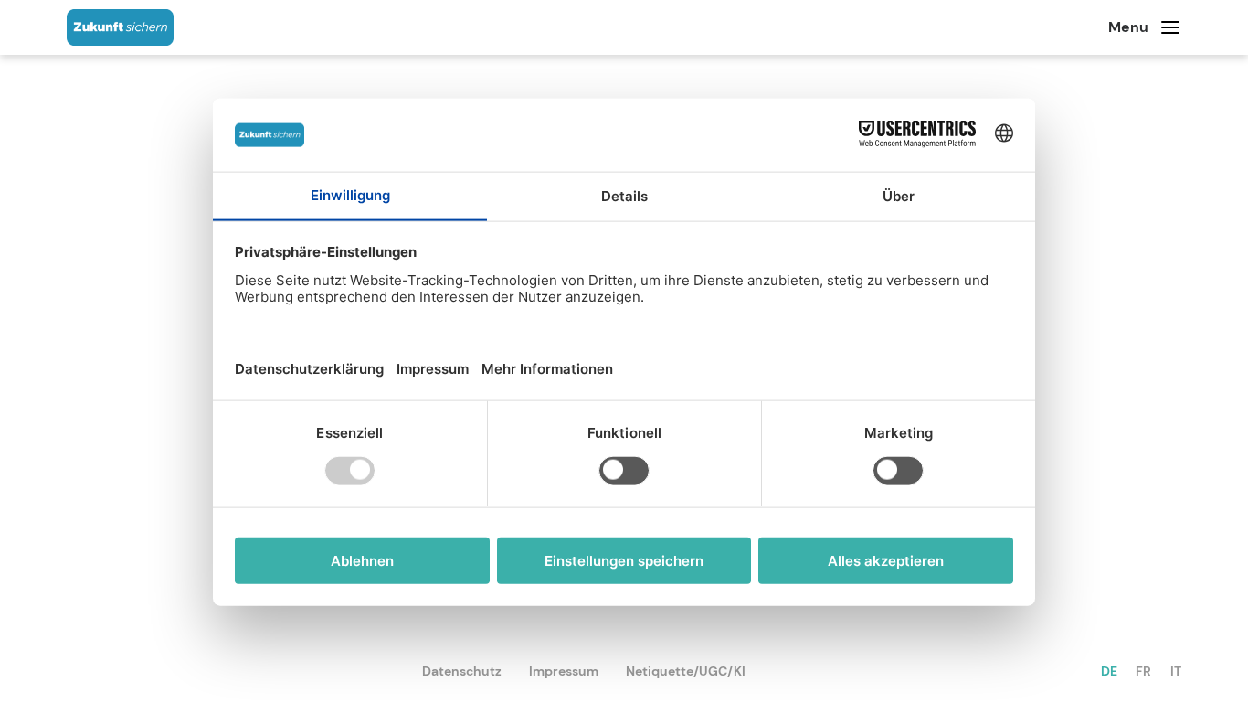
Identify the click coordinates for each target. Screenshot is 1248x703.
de (1109, 671)
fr (1143, 671)
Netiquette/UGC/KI (686, 671)
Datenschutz (462, 671)
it (1175, 671)
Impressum (563, 671)
